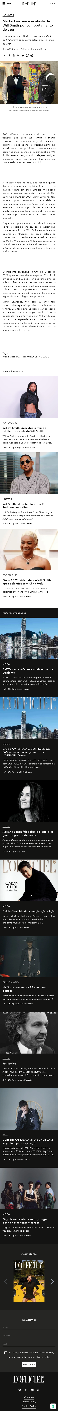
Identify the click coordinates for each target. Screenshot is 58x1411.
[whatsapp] (27, 56)
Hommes (8, 15)
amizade (44, 357)
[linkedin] (18, 56)
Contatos (29, 1397)
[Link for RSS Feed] (38, 1390)
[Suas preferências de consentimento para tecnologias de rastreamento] (53, 1406)
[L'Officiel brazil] (29, 4)
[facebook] (9, 56)
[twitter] (23, 56)
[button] (52, 1282)
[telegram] (32, 56)
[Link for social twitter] (19, 1390)
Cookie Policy (29, 1406)
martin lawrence (26, 357)
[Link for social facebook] (25, 1390)
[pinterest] (14, 56)
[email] (5, 56)
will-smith (9, 357)
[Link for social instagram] (32, 1390)
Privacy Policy (44, 1357)
